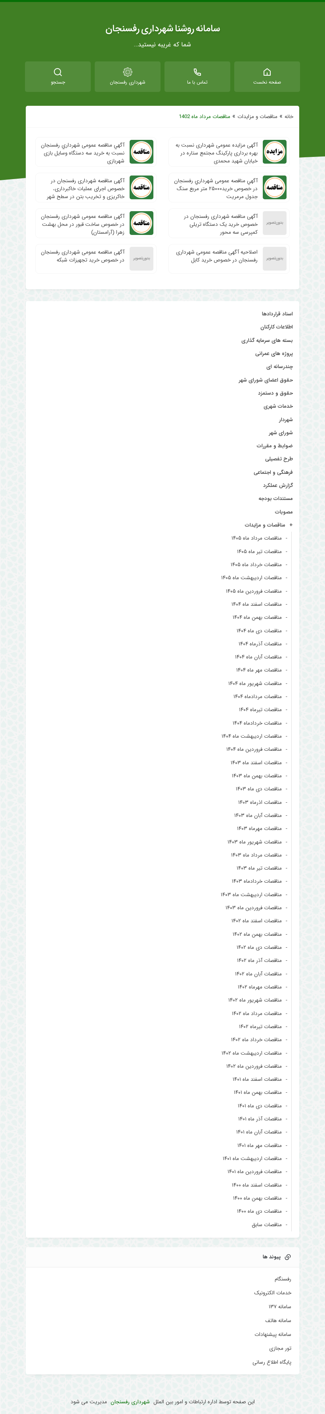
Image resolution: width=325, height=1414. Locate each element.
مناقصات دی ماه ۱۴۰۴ (259, 631)
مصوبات (284, 512)
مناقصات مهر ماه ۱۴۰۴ (259, 670)
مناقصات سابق (267, 1225)
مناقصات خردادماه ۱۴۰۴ (257, 723)
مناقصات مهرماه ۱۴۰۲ (260, 987)
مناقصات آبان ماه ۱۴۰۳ (258, 815)
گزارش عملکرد (278, 485)
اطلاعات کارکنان (276, 327)
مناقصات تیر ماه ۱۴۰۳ (259, 868)
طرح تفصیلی (279, 459)
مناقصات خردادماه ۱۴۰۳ (257, 881)
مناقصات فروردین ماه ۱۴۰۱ (255, 1172)
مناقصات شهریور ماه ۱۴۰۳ (255, 842)
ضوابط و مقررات (275, 446)
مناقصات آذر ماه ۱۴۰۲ (259, 960)
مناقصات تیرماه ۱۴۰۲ (260, 1027)
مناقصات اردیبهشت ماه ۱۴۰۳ (251, 895)
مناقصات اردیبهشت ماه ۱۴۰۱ (252, 1158)
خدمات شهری (278, 406)
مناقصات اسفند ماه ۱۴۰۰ (257, 1185)
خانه (289, 117)
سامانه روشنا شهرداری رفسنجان (162, 28)
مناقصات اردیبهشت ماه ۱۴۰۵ (251, 578)
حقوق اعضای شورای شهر (266, 380)
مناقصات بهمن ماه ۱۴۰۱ (258, 1092)
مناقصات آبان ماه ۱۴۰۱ (259, 1132)
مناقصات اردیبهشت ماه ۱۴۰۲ (252, 1053)
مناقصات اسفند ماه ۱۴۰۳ (256, 763)
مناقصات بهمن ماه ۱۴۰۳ (257, 776)
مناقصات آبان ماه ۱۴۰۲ (258, 974)
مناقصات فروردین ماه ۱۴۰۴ (254, 749)
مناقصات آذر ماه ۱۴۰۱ (260, 1119)
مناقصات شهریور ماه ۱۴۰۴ (255, 683)
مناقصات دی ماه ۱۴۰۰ (259, 1211)
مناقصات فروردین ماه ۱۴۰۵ (254, 591)
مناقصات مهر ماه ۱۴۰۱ (259, 1145)
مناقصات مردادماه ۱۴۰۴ (257, 697)
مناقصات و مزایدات (257, 117)
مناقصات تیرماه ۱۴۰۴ (260, 710)
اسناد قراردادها (277, 314)
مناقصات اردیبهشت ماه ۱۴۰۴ (252, 736)
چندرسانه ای (279, 367)
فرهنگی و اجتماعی (273, 472)
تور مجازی (280, 1349)
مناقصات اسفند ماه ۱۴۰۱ (257, 1079)
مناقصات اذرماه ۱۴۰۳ (260, 802)
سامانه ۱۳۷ (280, 1307)
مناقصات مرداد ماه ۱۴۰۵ (256, 538)
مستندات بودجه (275, 498)
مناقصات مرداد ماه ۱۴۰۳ (256, 855)
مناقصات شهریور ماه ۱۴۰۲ (255, 1000)
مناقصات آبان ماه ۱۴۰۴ (258, 657)
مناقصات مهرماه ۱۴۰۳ (259, 828)
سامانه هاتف (278, 1321)
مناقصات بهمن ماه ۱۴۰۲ (257, 934)
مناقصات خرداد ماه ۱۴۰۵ (256, 565)
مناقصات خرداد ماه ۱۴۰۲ (256, 1040)
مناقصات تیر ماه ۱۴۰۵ (259, 552)
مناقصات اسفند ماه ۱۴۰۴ (256, 604)
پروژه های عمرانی (274, 353)
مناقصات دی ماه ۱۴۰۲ (259, 947)
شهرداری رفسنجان (130, 1402)
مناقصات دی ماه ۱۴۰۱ (260, 1106)
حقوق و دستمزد (275, 393)
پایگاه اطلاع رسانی (271, 1362)
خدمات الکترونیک (272, 1293)
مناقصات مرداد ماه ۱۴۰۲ (257, 1013)
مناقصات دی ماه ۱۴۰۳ (259, 789)
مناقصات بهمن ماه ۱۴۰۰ (257, 1198)
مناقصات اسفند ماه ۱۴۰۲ (256, 921)
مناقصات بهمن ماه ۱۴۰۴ (257, 617)
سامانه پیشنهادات (272, 1335)
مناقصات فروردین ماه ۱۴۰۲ (254, 1066)
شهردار (286, 420)
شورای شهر (281, 433)
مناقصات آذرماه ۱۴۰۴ (260, 644)
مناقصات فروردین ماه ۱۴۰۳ (254, 908)
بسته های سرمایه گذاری (267, 340)
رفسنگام (283, 1279)
